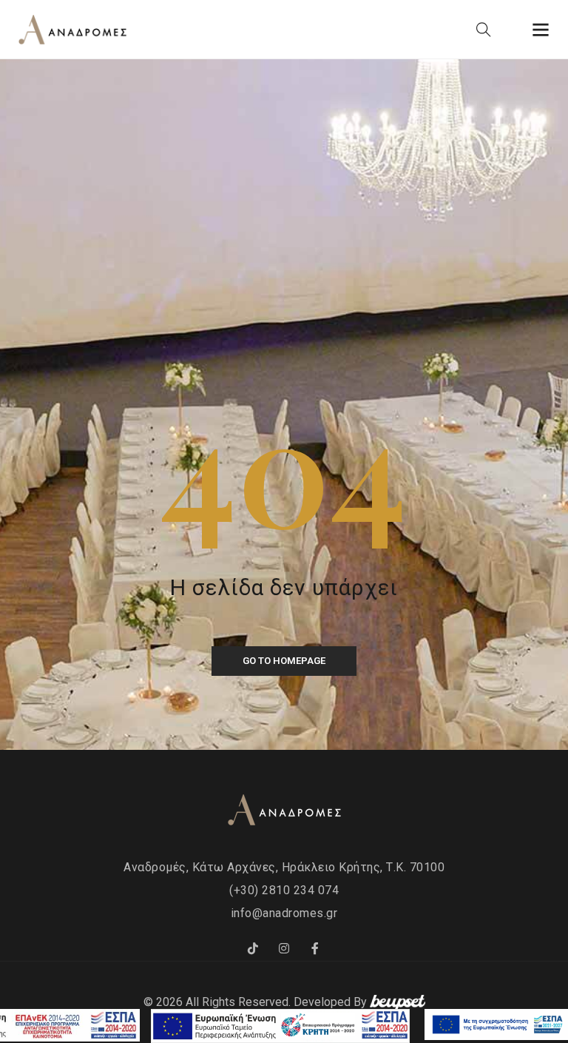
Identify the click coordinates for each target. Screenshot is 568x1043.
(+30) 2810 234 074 (284, 890)
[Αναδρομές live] (315, 949)
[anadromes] (253, 949)
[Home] (72, 30)
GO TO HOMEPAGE (284, 660)
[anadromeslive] (284, 949)
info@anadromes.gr (284, 913)
